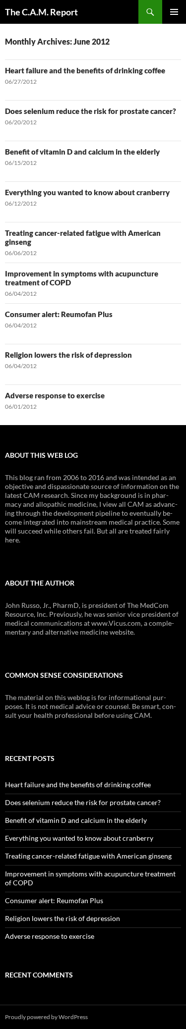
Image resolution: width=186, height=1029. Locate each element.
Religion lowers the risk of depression (68, 354)
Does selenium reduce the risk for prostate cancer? (90, 111)
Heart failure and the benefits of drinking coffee (85, 70)
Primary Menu (174, 12)
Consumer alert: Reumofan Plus (59, 314)
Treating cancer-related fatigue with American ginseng (88, 856)
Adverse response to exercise (55, 395)
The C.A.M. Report (41, 11)
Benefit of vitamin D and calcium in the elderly (82, 151)
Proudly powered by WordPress (46, 1017)
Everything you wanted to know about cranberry (87, 192)
